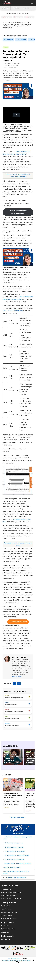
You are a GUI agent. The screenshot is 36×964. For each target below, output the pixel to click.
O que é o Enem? (6, 889)
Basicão (17, 24)
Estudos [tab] (15, 8)
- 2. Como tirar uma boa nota (13, 843)
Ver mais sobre (17, 676)
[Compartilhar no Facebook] (14, 683)
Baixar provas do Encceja (8, 918)
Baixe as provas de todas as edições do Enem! (18, 544)
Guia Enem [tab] (5, 8)
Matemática (19, 17)
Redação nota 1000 (6, 909)
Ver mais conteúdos (18, 817)
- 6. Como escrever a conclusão (14, 859)
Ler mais (6, 807)
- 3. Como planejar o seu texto (14, 847)
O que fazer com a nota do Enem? (11, 898)
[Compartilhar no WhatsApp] (19, 683)
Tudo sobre (24, 24)
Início (4, 22)
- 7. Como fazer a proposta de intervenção (17, 863)
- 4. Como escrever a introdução (14, 851)
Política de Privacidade (8, 929)
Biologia (30, 17)
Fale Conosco (5, 932)
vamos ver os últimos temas (13, 311)
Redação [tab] (26, 8)
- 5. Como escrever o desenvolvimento (16, 855)
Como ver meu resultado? (9, 895)
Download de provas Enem (9, 912)
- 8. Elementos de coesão (12, 867)
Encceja (30, 24)
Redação (7, 17)
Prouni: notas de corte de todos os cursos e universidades (18, 175)
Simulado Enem (5, 906)
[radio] (10, 67)
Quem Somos (5, 926)
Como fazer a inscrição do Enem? (11, 892)
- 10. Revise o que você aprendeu (15, 877)
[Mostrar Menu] (32, 3)
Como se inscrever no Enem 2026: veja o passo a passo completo (13, 795)
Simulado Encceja (6, 915)
